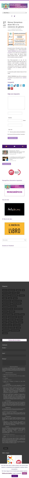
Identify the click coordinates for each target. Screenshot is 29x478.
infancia (20, 316)
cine (18, 292)
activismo (5, 290)
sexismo (12, 327)
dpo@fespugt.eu (6, 382)
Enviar (5, 448)
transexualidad (6, 330)
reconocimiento (16, 325)
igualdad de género (13, 316)
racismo (9, 325)
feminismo (16, 314)
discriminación (13, 306)
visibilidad (5, 333)
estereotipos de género (7, 314)
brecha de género (6, 292)
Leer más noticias (6, 163)
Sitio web (10, 129)
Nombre (10, 117)
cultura (10, 298)
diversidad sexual (18, 308)
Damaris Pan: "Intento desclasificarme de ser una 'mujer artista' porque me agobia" (17, 151)
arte (23, 290)
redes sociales (6, 327)
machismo (20, 319)
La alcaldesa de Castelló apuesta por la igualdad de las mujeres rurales (17, 158)
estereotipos (11, 311)
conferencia (10, 30)
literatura (5, 319)
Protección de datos (14, 340)
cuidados (5, 298)
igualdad (13, 30)
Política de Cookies (7, 473)
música (14, 322)
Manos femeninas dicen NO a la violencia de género (16, 24)
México (9, 322)
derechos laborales (17, 303)
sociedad (18, 327)
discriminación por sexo (8, 308)
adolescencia (11, 290)
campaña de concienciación (16, 29)
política (4, 325)
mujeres (4, 322)
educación (5, 311)
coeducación (5, 295)
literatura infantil (12, 319)
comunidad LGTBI (13, 295)
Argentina (18, 290)
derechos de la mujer (16, 300)
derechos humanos (7, 303)
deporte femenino (6, 300)
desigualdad (5, 306)
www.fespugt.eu (9, 379)
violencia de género (19, 30)
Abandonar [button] (14, 476)
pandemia (20, 322)
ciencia (13, 292)
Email (24, 120)
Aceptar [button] (24, 473)
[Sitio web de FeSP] (15, 175)
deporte (15, 298)
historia (22, 314)
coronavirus (21, 295)
